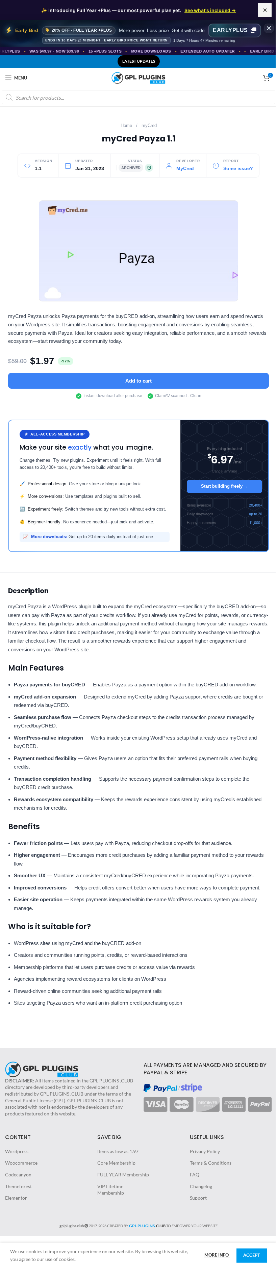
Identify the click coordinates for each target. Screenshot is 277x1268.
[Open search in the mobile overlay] (138, 97)
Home (126, 125)
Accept (251, 1255)
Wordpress (16, 1151)
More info (217, 1255)
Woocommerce (21, 1163)
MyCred (185, 168)
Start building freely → (224, 486)
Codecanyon (18, 1174)
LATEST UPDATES (138, 61)
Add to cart (138, 381)
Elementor (16, 1198)
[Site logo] (138, 77)
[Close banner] (269, 28)
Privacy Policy (205, 1151)
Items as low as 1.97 (117, 1151)
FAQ (194, 1174)
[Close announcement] (265, 10)
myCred (149, 125)
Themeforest (18, 1186)
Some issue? (238, 168)
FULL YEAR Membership (123, 1174)
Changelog (201, 1186)
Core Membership (116, 1163)
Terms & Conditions (210, 1163)
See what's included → (210, 10)
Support (198, 1198)
